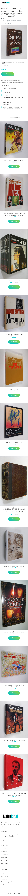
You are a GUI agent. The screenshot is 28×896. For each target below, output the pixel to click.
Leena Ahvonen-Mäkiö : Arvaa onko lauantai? (14, 686)
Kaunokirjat (4, 849)
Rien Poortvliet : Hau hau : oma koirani (14, 160)
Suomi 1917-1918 (14, 389)
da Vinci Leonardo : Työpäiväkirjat (14, 566)
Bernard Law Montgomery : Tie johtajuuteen (14, 335)
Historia (3, 63)
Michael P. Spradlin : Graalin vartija (14, 632)
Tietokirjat (11, 62)
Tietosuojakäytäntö (6, 882)
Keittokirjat (4, 851)
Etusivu (3, 18)
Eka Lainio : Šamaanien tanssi (14, 442)
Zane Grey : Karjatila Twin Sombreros (14, 740)
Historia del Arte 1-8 (14, 281)
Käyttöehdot (4, 879)
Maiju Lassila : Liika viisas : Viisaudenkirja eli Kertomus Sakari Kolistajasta (14, 794)
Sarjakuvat (4, 857)
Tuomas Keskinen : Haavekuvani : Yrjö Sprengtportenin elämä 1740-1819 (14, 214)
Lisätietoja (7, 74)
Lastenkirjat (4, 854)
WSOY (23, 62)
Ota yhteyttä (4, 876)
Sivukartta (4, 885)
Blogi (2, 873)
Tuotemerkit (17, 62)
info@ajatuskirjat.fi (6, 840)
